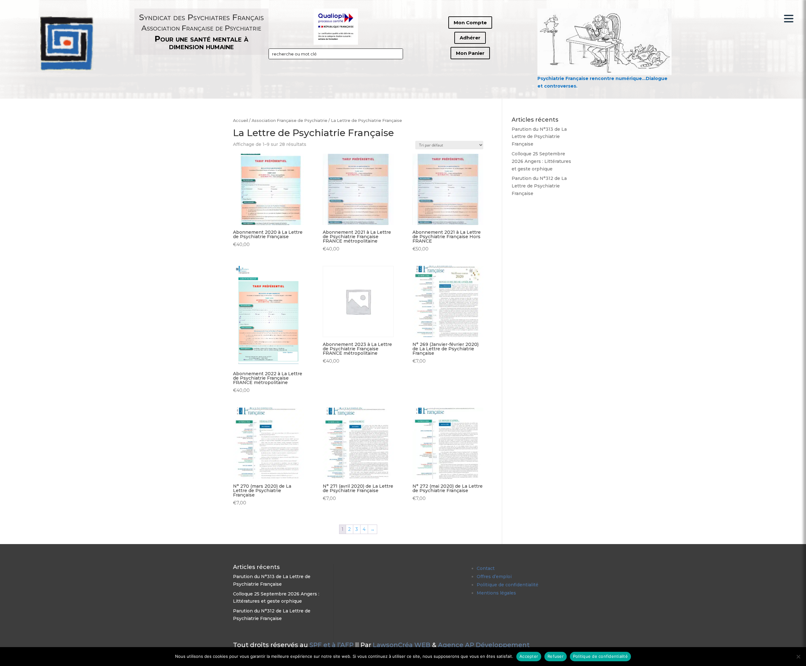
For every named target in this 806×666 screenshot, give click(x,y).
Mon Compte (470, 23)
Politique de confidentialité (507, 585)
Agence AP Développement (484, 645)
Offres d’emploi (494, 576)
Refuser (556, 656)
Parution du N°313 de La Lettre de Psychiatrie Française (539, 136)
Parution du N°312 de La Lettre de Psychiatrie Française (539, 185)
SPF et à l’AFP (331, 645)
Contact (486, 568)
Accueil (240, 120)
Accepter (528, 656)
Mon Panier (470, 53)
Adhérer (470, 38)
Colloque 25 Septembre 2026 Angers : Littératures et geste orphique (541, 161)
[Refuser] (798, 656)
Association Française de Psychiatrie (289, 120)
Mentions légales (496, 593)
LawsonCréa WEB (401, 645)
